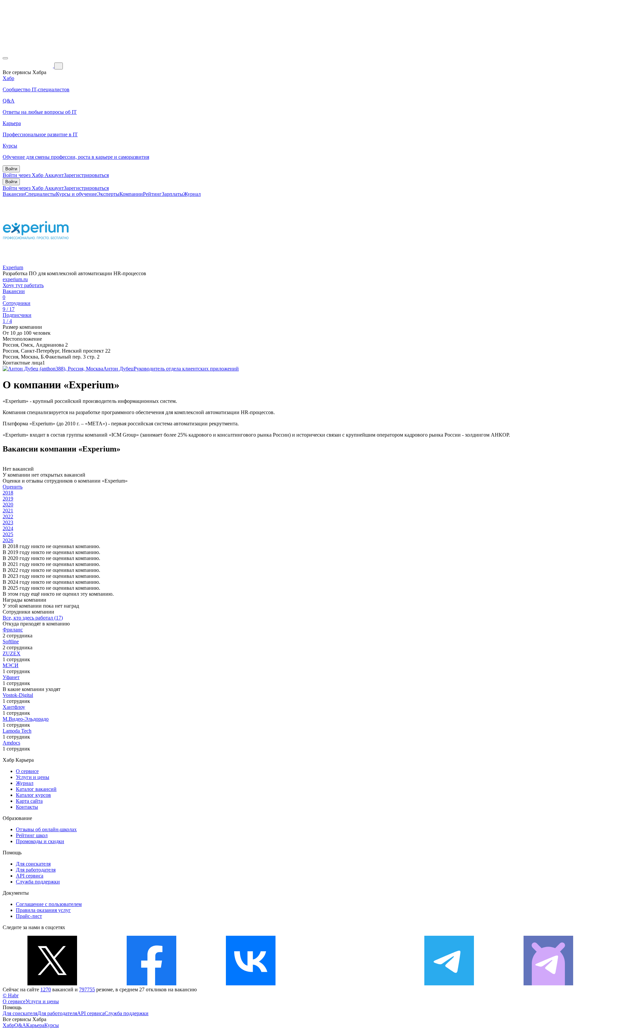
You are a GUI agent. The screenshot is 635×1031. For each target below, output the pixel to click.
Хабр (8, 1025)
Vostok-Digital (18, 695)
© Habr (11, 995)
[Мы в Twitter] (52, 983)
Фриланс (13, 629)
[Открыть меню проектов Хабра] (5, 58)
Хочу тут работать (23, 285)
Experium (13, 267)
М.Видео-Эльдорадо (26, 719)
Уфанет (11, 677)
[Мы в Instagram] (350, 983)
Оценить (12, 487)
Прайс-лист (29, 916)
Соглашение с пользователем (49, 904)
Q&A (20, 1025)
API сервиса (29, 876)
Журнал (192, 194)
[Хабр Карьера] (28, 65)
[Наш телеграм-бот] (548, 983)
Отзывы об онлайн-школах (46, 829)
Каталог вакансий (36, 789)
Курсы (51, 1025)
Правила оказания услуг (43, 910)
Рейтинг (152, 194)
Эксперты (108, 194)
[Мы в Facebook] (151, 983)
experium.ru (15, 279)
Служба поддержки (38, 881)
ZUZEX (12, 653)
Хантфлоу (14, 707)
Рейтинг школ (32, 835)
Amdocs (11, 743)
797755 (87, 989)
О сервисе (27, 771)
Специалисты (40, 194)
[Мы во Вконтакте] (250, 983)
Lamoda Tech (17, 731)
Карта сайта (29, 801)
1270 (45, 989)
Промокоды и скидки (40, 841)
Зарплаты (172, 194)
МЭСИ (11, 665)
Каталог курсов (33, 795)
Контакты (27, 807)
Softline (11, 641)
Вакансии (14, 194)
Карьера (35, 1025)
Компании (131, 194)
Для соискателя (33, 864)
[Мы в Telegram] (449, 983)
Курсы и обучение (76, 194)
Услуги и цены (32, 777)
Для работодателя (36, 870)
